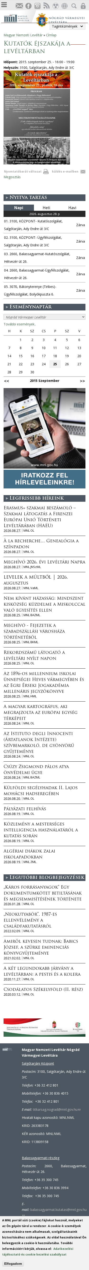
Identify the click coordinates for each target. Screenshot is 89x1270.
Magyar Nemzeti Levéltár (23, 35)
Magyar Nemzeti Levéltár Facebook (28, 6)
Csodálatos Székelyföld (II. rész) (43, 990)
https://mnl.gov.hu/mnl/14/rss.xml (46, 6)
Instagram (37, 6)
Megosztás (12, 177)
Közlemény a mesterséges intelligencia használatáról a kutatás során (41, 830)
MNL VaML (30, 588)
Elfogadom (13, 1263)
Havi (72, 207)
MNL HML (30, 696)
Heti (46, 207)
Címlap (51, 35)
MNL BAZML (31, 615)
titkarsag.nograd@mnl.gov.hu (56, 1109)
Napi (18, 207)
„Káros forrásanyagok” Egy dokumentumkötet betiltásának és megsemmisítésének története (43, 894)
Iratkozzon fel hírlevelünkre (19, 6)
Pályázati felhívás (25, 809)
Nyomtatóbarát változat (23, 171)
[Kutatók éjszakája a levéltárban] (37, 163)
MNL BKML (30, 642)
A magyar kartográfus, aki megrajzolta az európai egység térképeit (41, 713)
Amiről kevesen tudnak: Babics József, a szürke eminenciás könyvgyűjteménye (41, 948)
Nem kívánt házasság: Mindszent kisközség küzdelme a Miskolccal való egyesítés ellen (44, 605)
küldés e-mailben (65, 171)
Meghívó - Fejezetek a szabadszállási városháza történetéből (34, 632)
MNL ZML (29, 861)
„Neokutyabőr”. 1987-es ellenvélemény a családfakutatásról (30, 921)
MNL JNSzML (32, 566)
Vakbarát (55, 6)
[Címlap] (20, 18)
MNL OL (28, 530)
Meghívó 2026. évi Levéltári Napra (44, 562)
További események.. (20, 324)
